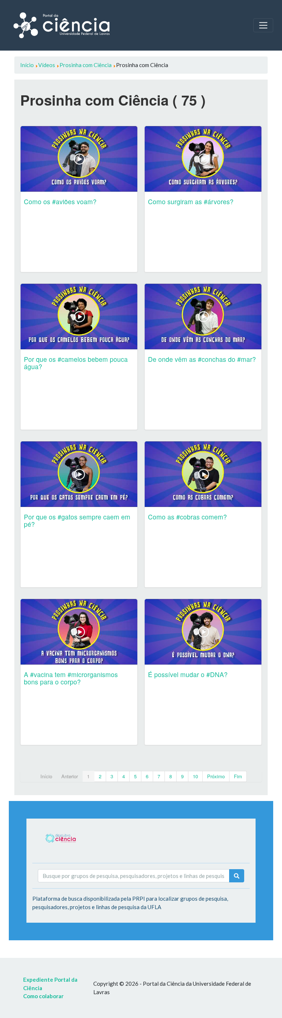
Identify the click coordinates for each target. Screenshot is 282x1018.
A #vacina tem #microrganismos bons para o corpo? (71, 678)
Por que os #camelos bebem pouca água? (76, 362)
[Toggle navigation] (263, 25)
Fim (238, 776)
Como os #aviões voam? (60, 201)
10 (195, 776)
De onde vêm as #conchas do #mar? (202, 359)
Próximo (216, 776)
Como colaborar (43, 996)
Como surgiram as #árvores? (191, 201)
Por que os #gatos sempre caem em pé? (77, 520)
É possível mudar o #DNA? (188, 674)
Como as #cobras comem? (187, 516)
